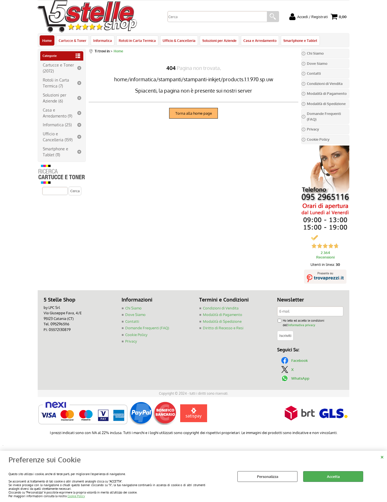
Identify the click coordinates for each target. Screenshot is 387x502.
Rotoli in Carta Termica (137, 40)
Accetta (333, 476)
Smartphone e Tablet (300, 40)
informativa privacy (301, 325)
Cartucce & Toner (72, 40)
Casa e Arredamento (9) (57, 112)
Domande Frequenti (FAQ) (147, 328)
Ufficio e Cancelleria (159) (58, 136)
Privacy (131, 341)
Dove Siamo (135, 314)
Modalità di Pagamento (222, 314)
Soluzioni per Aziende (219, 40)
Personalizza (267, 476)
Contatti (132, 321)
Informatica (102, 40)
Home (47, 40)
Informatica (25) (57, 124)
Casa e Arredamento (260, 40)
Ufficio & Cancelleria (179, 40)
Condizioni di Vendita (221, 308)
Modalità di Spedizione (222, 321)
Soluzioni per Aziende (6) (54, 97)
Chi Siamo (133, 308)
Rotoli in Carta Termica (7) (56, 82)
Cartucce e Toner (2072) (58, 67)
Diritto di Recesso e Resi (223, 328)
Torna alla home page (193, 113)
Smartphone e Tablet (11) (55, 151)
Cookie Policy (76, 496)
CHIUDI (382, 456)
